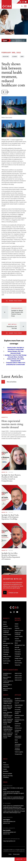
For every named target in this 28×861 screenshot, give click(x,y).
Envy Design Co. (20, 851)
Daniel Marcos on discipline (7, 674)
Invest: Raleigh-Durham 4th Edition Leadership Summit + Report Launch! (7, 729)
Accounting (17, 709)
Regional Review (19, 705)
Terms (9, 854)
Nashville (5, 645)
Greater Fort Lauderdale (6, 631)
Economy (14, 56)
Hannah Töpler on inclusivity (7, 685)
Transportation (18, 754)
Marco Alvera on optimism (7, 678)
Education (17, 717)
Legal (16, 734)
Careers (5, 769)
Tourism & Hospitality (17, 749)
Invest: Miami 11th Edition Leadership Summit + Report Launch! (7, 708)
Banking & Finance (19, 715)
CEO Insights (18, 707)
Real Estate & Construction (18, 737)
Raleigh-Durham (7, 656)
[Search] (22, 6)
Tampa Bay (6, 663)
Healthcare (5, 56)
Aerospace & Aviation (18, 712)
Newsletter (5, 771)
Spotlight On (18, 698)
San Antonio (6, 658)
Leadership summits (20, 700)
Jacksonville (6, 639)
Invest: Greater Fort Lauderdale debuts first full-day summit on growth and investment (13, 797)
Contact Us (5, 764)
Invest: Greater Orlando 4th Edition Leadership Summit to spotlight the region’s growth (13, 793)
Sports (16, 742)
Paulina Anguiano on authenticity (8, 681)
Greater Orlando (7, 634)
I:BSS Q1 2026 (18, 675)
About (4, 762)
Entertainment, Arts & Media (19, 720)
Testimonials (6, 767)
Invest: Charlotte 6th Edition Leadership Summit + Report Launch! (8, 722)
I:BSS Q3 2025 (18, 680)
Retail (16, 740)
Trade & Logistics (19, 752)
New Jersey (6, 647)
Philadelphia (6, 652)
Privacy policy (16, 854)
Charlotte (5, 626)
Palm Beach (6, 650)
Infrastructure (18, 728)
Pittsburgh (5, 654)
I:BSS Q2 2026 (18, 673)
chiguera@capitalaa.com (9, 821)
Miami (22, 56)
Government (18, 723)
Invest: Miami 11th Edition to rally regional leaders (13, 788)
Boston (5, 624)
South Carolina (6, 661)
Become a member (7, 773)
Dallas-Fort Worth (7, 628)
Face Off (17, 703)
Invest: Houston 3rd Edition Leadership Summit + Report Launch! (8, 735)
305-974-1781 (6, 823)
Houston (5, 636)
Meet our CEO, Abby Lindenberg (8, 776)
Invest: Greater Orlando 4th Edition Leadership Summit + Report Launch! (7, 701)
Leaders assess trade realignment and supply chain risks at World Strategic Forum (14, 811)
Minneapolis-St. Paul (8, 643)
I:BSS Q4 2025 (18, 677)
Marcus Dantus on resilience (7, 689)
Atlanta (5, 622)
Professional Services (18, 731)
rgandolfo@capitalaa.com (9, 832)
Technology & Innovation (18, 745)
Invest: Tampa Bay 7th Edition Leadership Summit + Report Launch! (7, 715)
